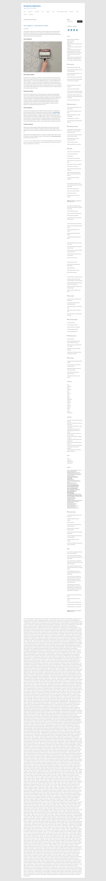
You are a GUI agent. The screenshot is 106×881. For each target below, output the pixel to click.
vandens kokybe (70, 499)
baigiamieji (29, 813)
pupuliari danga (32, 757)
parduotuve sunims (68, 861)
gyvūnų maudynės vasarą (45, 694)
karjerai (64, 812)
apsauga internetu (35, 793)
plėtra (29, 812)
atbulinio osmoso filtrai (43, 621)
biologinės (55, 781)
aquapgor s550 (54, 636)
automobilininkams (76, 793)
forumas (65, 831)
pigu (60, 804)
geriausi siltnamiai (76, 686)
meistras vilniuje (53, 677)
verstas (77, 772)
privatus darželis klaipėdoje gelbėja (47, 710)
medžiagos (70, 772)
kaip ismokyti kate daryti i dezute (46, 686)
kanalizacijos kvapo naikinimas (57, 722)
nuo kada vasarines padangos (72, 480)
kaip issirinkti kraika (27, 694)
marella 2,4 (35, 696)
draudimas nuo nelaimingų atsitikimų (75, 822)
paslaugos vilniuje (73, 713)
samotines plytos (72, 722)
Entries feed (69, 460)
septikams (25, 705)
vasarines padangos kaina (71, 504)
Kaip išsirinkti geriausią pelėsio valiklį (73, 67)
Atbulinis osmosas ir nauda (72, 257)
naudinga (72, 770)
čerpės (60, 726)
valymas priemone (43, 741)
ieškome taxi (72, 759)
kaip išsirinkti (48, 773)
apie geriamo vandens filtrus (57, 621)
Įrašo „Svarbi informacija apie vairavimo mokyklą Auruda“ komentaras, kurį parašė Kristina (74, 567)
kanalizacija (49, 853)
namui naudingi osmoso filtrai (77, 621)
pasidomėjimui (56, 831)
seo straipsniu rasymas (73, 489)
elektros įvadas (37, 819)
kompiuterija (44, 797)
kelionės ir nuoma (29, 850)
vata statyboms (57, 859)
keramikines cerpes (79, 722)
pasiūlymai (30, 806)
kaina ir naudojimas (46, 753)
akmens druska (43, 874)
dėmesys (43, 757)
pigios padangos (42, 670)
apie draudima (35, 790)
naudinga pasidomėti (77, 756)
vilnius (42, 760)
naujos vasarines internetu (54, 868)
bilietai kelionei (55, 791)
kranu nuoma (37, 725)
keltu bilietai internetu (52, 822)
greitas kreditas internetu (28, 667)
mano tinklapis (26, 827)
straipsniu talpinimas (74, 495)
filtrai (71, 473)
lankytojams (62, 831)
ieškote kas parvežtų (48, 729)
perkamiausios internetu (28, 695)
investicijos (30, 844)
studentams (52, 813)
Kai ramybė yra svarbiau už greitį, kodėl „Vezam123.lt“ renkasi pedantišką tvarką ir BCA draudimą (74, 96)
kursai (74, 788)
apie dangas (59, 773)
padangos (78, 480)
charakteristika (38, 773)
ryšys (34, 853)
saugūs (67, 852)
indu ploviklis (45, 707)
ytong (46, 723)
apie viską (55, 788)
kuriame (25, 736)
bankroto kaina (62, 747)
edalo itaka (58, 683)
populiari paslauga (64, 728)
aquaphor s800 (34, 636)
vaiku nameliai (29, 699)
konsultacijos (69, 797)
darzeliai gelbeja (76, 658)
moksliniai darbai (71, 824)
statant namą (68, 754)
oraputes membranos (39, 707)
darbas (60, 810)
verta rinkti (44, 850)
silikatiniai (42, 859)
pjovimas (69, 841)
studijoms (52, 812)
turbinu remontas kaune (74, 663)
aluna (24, 696)
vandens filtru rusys (27, 636)
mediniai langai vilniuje (70, 475)
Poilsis (68, 403)
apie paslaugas (55, 849)
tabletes (28, 739)
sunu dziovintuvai (67, 679)
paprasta (78, 782)
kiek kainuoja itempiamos (36, 663)
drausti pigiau (46, 852)
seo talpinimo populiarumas (37, 862)
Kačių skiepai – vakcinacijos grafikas (73, 151)
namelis (44, 698)
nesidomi (61, 852)
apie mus (29, 683)
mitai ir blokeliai (71, 858)
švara (69, 767)
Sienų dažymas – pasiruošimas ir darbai (36, 25)
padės (51, 782)
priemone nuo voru (65, 640)
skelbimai (64, 791)
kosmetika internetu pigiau (36, 708)
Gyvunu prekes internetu (73, 319)
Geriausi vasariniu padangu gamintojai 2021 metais (71, 674)
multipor (43, 723)
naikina (53, 853)
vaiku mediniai (68, 698)
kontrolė (34, 764)
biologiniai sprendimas (64, 751)
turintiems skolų (34, 745)
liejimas (77, 846)
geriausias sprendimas (44, 736)
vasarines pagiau (46, 868)
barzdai (80, 846)
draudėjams (41, 794)
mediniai (25, 699)
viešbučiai (62, 803)
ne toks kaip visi (76, 738)
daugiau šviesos (72, 773)
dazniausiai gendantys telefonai (70, 645)
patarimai (43, 714)
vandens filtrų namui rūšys (32, 626)
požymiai (34, 766)
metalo (54, 841)
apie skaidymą (39, 753)
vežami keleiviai (29, 729)
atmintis (25, 837)
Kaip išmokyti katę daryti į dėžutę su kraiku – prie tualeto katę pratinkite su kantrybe (74, 174)
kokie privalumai (79, 742)
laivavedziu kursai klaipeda (38, 841)
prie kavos (64, 830)
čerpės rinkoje (26, 756)
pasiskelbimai (45, 791)
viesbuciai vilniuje (72, 507)
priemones (50, 781)
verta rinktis (29, 736)
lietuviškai (70, 835)
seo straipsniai (79, 801)
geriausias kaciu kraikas (60, 645)
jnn (46, 803)
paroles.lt (38, 713)
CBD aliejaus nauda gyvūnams (72, 329)
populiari (67, 773)
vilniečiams (75, 840)
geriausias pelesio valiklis (62, 651)
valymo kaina (61, 778)
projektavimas (26, 816)
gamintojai (54, 772)
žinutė (25, 853)
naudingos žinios (63, 796)
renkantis (44, 775)
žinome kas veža (59, 730)
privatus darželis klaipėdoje (32, 711)
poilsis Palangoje (42, 787)
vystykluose (62, 822)
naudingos (52, 776)
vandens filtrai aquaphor (33, 633)
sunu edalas (78, 677)
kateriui (53, 840)
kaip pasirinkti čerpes (46, 735)
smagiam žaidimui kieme (28, 645)
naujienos (33, 683)
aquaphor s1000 (60, 636)
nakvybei (54, 800)
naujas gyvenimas (63, 745)
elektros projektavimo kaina (61, 818)
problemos (76, 844)
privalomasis (65, 764)
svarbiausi (59, 850)
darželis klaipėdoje (56, 710)
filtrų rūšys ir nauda (60, 620)
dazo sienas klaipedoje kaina (49, 140)
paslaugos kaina (38, 803)
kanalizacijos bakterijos (62, 691)
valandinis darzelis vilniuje (28, 679)
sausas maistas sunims (63, 680)
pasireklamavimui (27, 791)
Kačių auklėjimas (70, 156)
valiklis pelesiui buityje (73, 701)
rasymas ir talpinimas (65, 862)
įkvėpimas (54, 821)
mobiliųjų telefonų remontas (47, 646)
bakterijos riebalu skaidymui (71, 471)
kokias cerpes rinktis (34, 719)
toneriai (53, 704)
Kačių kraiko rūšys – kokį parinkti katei (74, 602)
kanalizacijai (63, 766)
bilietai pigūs (33, 785)
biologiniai (45, 855)
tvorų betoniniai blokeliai (28, 741)
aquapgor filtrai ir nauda (54, 634)
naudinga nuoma (77, 849)
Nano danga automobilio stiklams (73, 190)
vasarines (36, 863)
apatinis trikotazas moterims (56, 708)
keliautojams (41, 798)
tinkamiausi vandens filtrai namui (48, 624)
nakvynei (58, 803)
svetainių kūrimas (57, 725)
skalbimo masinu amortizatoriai (34, 661)
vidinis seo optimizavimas (42, 652)
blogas (54, 689)
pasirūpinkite (40, 772)
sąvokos (25, 766)
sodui (37, 692)
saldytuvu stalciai (79, 657)
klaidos (43, 770)
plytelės (59, 858)
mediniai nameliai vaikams (72, 702)
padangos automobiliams (50, 861)
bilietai (59, 784)
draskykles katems (62, 667)
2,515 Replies (26, 28)
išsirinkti (76, 770)
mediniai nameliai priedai (46, 704)
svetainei (58, 800)
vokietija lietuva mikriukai (28, 728)
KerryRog (68, 420)
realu (60, 827)
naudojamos (77, 778)
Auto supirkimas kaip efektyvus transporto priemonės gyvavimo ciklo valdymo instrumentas (74, 185)
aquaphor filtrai (70, 631)
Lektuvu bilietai (71, 64)
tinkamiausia (53, 757)
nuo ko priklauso (65, 730)
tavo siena (32, 832)
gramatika (48, 800)
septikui (50, 713)
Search (68, 19)
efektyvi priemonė (64, 750)
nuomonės (77, 791)
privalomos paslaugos (49, 764)
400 (33, 843)
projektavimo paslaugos (47, 816)
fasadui (52, 859)
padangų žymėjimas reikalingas (64, 648)
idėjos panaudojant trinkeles (28, 720)
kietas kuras (43, 725)
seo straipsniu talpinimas (71, 491)
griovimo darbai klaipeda (64, 699)
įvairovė (40, 840)
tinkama (44, 772)
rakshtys (32, 840)
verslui (37, 822)
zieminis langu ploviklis (77, 670)
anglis (57, 719)
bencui (58, 822)
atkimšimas (25, 751)
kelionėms (62, 787)
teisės (76, 788)
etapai (40, 837)
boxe (30, 827)
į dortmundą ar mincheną (45, 730)
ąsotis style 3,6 (52, 696)
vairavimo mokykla (70, 496)
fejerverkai (71, 689)
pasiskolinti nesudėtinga (51, 665)
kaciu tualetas (80, 679)
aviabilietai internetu (62, 801)
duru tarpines (43, 661)
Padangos (69, 400)
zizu (79, 798)
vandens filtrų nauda (27, 621)
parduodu (39, 846)
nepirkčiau (40, 775)
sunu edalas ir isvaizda (65, 683)
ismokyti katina (66, 695)
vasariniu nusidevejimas (39, 869)
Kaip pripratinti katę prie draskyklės (73, 158)
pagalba (53, 745)
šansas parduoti (26, 794)
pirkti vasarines (38, 866)
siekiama (62, 835)
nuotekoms (62, 767)
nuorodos (37, 683)
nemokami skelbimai (35, 834)
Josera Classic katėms (71, 322)
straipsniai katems (34, 664)
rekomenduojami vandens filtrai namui (30, 627)
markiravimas (49, 841)
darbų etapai (75, 813)
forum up (49, 828)
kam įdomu (70, 790)
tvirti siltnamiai (39, 688)
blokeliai (56, 723)
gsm (51, 800)
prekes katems (78, 685)
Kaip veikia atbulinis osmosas (72, 142)
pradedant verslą (79, 821)
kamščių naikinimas (37, 751)
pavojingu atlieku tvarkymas (53, 707)
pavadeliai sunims (72, 685)
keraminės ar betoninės (56, 754)
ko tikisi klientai (61, 719)
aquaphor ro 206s (29, 640)
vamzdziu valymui (40, 717)
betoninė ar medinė (27, 742)
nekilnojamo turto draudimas (37, 824)
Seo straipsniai (72, 488)
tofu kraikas (56, 680)
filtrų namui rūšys (48, 627)
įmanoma (66, 835)
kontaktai (25, 683)
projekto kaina (54, 816)
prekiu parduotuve (51, 685)
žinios (52, 831)
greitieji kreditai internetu (37, 667)
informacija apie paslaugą (54, 720)
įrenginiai (53, 769)
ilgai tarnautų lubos (70, 874)
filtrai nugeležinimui (68, 618)
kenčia (25, 838)
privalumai (26, 773)
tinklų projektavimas (73, 818)
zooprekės (47, 695)
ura (47, 831)
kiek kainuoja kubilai (68, 646)
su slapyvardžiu (62, 794)
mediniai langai (78, 474)
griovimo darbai (65, 722)
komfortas (35, 772)
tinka (79, 852)
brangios (74, 782)
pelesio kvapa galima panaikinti (55, 640)
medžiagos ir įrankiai (46, 847)
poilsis (29, 801)
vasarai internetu (67, 869)
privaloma (61, 812)
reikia (73, 778)
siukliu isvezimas (72, 699)
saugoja (25, 782)
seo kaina (71, 482)
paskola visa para (56, 872)
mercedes (50, 791)
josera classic (55, 651)
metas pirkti (74, 769)
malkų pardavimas (49, 719)
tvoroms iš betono (55, 739)
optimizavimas (29, 821)
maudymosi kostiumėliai (37, 728)
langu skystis (77, 726)
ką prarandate (33, 732)
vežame (25, 729)
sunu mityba (72, 683)
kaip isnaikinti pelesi (39, 872)
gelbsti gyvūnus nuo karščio (35, 694)
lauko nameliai (53, 698)
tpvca (72, 763)
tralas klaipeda (56, 699)
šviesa (78, 769)
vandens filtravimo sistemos (71, 498)
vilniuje (78, 507)
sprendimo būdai (35, 855)
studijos (25, 813)
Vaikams (25, 14)
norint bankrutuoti (40, 748)
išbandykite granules (60, 741)
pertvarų (60, 834)
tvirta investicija (46, 742)
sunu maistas (73, 677)
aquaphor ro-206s (27, 639)
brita (62, 695)
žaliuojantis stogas (63, 859)
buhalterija (47, 785)
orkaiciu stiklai (49, 658)
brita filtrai (68, 473)
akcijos (58, 762)
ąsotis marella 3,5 (41, 696)
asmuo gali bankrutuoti (41, 745)
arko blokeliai (76, 739)
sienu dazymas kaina (36, 142)
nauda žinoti (48, 757)
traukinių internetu (27, 785)
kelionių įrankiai (43, 796)
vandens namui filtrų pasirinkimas (54, 626)
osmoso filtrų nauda (34, 621)
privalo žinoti (48, 754)
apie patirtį (79, 790)
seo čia (53, 796)
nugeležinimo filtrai (46, 640)
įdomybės (71, 828)
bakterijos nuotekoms (77, 470)
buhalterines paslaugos (65, 713)
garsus (42, 830)
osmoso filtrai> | (76, 618)
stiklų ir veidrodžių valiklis (46, 739)
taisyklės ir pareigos (40, 729)
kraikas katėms (69, 694)
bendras (60, 832)
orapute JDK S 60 (31, 707)
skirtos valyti (71, 781)
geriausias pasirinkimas (52, 736)
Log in (68, 458)
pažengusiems (43, 812)
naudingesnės (50, 779)
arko (53, 723)
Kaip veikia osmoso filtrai (71, 193)
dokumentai (55, 714)
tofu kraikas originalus (45, 676)
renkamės (78, 767)
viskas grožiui (63, 797)
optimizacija (70, 819)
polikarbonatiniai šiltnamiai (31, 688)
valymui (54, 778)
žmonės (62, 782)
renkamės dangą (38, 757)
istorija (77, 807)
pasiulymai (51, 788)
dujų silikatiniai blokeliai (69, 719)
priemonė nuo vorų (64, 642)
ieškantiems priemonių (45, 713)
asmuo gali (33, 747)
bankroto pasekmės (27, 745)
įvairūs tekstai (59, 790)
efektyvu (29, 779)
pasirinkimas (33, 742)
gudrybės (59, 809)
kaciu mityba (29, 677)
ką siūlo (46, 759)
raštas (51, 837)
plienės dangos (30, 825)
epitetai (72, 732)
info (68, 680)
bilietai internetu (74, 784)
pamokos (29, 822)
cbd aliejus (48, 661)
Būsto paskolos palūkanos (72, 272)
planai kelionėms (70, 796)
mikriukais (56, 733)
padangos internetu (79, 668)
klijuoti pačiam (66, 856)
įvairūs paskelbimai (61, 788)
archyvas (71, 832)
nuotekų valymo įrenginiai (75, 779)
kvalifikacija (63, 840)
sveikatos (25, 763)
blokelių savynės (70, 859)
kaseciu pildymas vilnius (59, 704)
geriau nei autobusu (73, 729)
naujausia (25, 828)
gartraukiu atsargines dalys (76, 664)
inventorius (40, 844)
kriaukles (58, 652)
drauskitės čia (48, 796)
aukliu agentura (64, 711)
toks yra (29, 759)
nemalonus (32, 769)
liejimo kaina (57, 847)
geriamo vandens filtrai (42, 633)
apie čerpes (39, 714)
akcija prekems (42, 695)
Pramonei (71, 11)
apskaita (51, 785)
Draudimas (37, 11)
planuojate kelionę (37, 733)
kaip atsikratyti (40, 769)
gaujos (45, 841)
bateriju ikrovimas (74, 705)
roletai (44, 804)
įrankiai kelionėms (57, 797)
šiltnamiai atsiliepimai (57, 688)
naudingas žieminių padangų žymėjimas (37, 649)
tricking (76, 798)
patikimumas (26, 707)
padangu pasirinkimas (39, 673)
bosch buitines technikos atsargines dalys (31, 665)
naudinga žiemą (63, 769)
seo (68, 482)
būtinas (42, 852)
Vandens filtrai (69, 412)
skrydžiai (25, 849)
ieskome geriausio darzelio (35, 660)
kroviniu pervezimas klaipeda (48, 699)
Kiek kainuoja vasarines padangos (55, 674)
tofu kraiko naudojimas (58, 682)
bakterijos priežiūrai (27, 719)
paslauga (33, 770)
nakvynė (68, 806)
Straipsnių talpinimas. (32, 6)
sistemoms (64, 779)
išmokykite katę (35, 677)
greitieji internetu (26, 875)
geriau (32, 733)
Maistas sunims (71, 295)
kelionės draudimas (74, 762)
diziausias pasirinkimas (46, 866)
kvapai (29, 776)
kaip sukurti (37, 736)
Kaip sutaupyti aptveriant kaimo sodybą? (74, 77)
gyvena (66, 840)
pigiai (42, 846)
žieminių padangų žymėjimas (55, 618)
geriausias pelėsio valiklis (32, 643)
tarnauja (79, 776)
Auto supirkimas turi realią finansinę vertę (74, 276)
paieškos (58, 843)
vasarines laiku (41, 863)
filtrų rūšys (63, 618)
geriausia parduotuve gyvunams (41, 685)
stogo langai (39, 762)
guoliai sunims (54, 679)
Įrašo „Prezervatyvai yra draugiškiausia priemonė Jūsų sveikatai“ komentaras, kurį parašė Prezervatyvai (74, 562)
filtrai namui (34, 629)
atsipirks (80, 835)
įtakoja (33, 736)
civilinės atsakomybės (37, 763)
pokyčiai (46, 838)
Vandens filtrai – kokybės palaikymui (73, 58)
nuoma (43, 785)
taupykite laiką (54, 748)
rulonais (55, 741)
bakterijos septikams (75, 717)
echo (50, 840)
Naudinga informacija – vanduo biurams (74, 52)
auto (59, 787)
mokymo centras (55, 838)
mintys (29, 837)
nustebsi (77, 835)
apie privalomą (56, 764)
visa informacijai (36, 796)
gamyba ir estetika (30, 754)
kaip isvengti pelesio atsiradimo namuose (54, 643)
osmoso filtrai (30, 620)
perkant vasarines (61, 869)
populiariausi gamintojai (55, 871)
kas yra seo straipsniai (71, 651)
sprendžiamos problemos (66, 853)
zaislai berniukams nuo (57, 664)
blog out (44, 831)
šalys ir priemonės (43, 793)
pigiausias (37, 759)
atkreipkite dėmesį (59, 735)
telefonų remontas (30, 642)
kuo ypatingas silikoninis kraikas (58, 686)
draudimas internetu (50, 763)
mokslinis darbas (70, 810)
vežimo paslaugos (32, 847)
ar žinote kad (35, 858)
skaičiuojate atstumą (70, 733)
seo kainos (74, 482)
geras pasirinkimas (42, 754)
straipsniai (58, 689)
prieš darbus (64, 775)
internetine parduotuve (30, 618)
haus (49, 723)
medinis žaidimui (30, 698)
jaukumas (55, 775)
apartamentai (74, 803)
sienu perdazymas (53, 142)
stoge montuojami (40, 766)
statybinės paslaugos (75, 723)
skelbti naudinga (49, 745)
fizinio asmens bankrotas (59, 744)
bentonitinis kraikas (49, 680)
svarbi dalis (26, 770)
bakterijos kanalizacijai (70, 470)
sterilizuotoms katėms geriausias (58, 646)
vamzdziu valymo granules (63, 716)
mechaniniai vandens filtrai (71, 474)
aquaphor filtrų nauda (39, 634)
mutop (36, 832)
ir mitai (51, 753)
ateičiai (55, 824)
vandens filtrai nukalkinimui (74, 620)
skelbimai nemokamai (77, 493)
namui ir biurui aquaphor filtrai (69, 636)
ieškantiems (75, 850)
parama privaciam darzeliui (67, 658)
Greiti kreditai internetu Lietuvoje (73, 270)
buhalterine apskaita (36, 657)
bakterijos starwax (30, 726)
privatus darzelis (44, 660)
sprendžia (25, 779)
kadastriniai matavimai (35, 784)
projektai (52, 815)
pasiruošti (47, 782)
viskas (46, 827)
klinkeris (34, 702)
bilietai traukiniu (63, 784)
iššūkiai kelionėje (77, 728)
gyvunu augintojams (37, 682)
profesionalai (42, 838)
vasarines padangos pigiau (71, 505)
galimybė (45, 766)
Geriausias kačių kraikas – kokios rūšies (74, 604)
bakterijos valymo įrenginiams (73, 472)
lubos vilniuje (63, 663)
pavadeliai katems (65, 685)
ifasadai (51, 846)
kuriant (44, 844)
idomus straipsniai (36, 741)
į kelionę (44, 794)
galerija (63, 832)
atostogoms (40, 782)
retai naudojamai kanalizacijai (66, 717)
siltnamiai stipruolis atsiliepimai (67, 654)
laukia (46, 824)
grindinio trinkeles (38, 723)
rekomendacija (79, 781)
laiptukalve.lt (72, 760)
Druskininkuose (72, 809)
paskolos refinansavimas (53, 667)
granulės (69, 838)
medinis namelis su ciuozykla (33, 668)
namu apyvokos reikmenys (64, 652)
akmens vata (61, 723)
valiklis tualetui (38, 739)
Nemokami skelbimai (72, 511)
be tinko (62, 844)
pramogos (69, 807)
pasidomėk (57, 830)
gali (31, 837)
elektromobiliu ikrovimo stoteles (66, 676)
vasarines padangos (70, 502)
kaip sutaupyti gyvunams (74, 680)
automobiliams (29, 790)
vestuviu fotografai (57, 705)
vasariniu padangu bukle (28, 868)
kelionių (67, 763)
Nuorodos (31, 14)
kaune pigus (42, 759)
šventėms (71, 849)
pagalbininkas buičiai (27, 738)
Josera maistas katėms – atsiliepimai (73, 327)
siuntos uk (54, 803)
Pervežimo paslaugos (72, 335)
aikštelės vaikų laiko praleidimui (38, 645)
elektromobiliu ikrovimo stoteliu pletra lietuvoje (41, 648)
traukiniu (55, 784)
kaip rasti (63, 849)
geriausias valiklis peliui (68, 649)
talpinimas (54, 762)
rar (43, 801)
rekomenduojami (65, 858)
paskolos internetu (59, 665)
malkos (54, 719)
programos (60, 714)
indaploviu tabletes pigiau (49, 738)
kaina (72, 756)
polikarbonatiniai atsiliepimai (48, 688)
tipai (56, 769)
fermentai (75, 776)
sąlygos (55, 850)
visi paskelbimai (59, 798)
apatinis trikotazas (77, 707)
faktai (53, 744)
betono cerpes (26, 723)
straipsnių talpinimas (77, 847)
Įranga (68, 395)
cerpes (80, 739)
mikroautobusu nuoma (72, 477)
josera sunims (41, 679)
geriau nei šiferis (29, 750)
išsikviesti (62, 759)
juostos (25, 800)
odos (73, 841)
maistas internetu (38, 689)
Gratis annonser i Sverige (62, 11)
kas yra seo (36, 642)
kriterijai (25, 733)
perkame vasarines (38, 871)
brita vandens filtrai (42, 692)
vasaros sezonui (54, 869)
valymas (59, 779)
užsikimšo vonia (78, 750)
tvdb (51, 803)
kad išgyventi (79, 794)
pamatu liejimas (43, 722)
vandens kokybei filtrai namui (43, 626)
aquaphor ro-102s (48, 636)
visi (42, 843)
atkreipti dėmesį (31, 730)
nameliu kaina (74, 698)
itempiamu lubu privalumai (55, 661)
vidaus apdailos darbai (30, 143)
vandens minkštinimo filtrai (64, 629)
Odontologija (69, 399)
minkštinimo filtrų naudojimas (43, 620)
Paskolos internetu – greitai (72, 262)
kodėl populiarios (37, 730)
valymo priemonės (62, 739)
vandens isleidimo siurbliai (58, 660)
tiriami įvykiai (42, 764)
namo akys (50, 766)
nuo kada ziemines (58, 654)
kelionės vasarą (67, 729)
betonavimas (66, 846)
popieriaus (63, 841)
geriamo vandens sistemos (28, 631)
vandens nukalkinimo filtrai (71, 630)
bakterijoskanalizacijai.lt (66, 708)
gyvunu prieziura (31, 682)
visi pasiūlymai (68, 794)
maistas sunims (69, 692)
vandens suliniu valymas (54, 716)
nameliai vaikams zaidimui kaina (35, 704)
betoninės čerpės (35, 744)
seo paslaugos (73, 485)
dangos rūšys (53, 735)
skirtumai (64, 726)
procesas (79, 730)
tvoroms (37, 742)
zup (53, 797)
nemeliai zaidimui (36, 699)
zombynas (40, 801)
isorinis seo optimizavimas (32, 652)
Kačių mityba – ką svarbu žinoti (72, 166)
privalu (39, 812)
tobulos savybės (68, 756)
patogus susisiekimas (62, 733)
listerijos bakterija (43, 655)
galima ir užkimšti (71, 750)
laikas (66, 850)
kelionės (29, 763)
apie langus (26, 788)
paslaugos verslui (53, 790)
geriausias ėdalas (45, 689)
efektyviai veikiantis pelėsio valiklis (32, 651)
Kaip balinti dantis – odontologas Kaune (74, 57)
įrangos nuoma (37, 722)
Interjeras (69, 393)
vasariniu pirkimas (62, 863)
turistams (29, 804)
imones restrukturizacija (45, 705)
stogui (63, 772)
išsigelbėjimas (72, 745)
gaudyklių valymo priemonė (61, 757)
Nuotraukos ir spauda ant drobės (73, 88)
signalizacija (32, 800)
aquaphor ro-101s (41, 636)
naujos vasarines (69, 863)
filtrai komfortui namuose (74, 623)
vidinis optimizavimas (42, 665)
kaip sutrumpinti (70, 728)
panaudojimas (50, 834)
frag (45, 801)
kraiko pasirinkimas (57, 695)
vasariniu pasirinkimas (69, 865)
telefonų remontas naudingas (50, 645)
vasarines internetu (30, 863)
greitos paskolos (77, 874)
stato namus (49, 722)
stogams (25, 825)
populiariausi (70, 850)
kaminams (79, 834)
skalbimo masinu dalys (39, 674)
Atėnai (28, 800)
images (67, 832)
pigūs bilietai (36, 787)
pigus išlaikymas (78, 748)
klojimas (52, 773)
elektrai (49, 815)
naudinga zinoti (44, 865)
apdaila (45, 846)
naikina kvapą (56, 751)
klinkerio (43, 773)
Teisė (43, 11)
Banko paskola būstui (71, 267)
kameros (37, 764)
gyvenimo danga (32, 756)
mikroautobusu (49, 762)
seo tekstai (70, 494)
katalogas (47, 788)
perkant (51, 858)
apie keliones (74, 790)
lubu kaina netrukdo (64, 661)
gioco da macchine (70, 449)
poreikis (49, 824)
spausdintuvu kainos (36, 705)
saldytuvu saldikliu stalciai (53, 657)
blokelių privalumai (73, 742)
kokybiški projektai (63, 815)
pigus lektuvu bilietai (34, 807)
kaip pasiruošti (52, 730)
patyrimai (25, 796)
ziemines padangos (48, 671)
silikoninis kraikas (43, 680)
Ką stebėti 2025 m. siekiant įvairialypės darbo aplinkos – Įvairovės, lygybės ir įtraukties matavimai (74, 131)
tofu (70, 695)
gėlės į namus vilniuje (78, 760)
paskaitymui (40, 831)
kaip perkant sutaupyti (78, 683)
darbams (52, 847)
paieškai (65, 793)
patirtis (25, 744)
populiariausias (29, 766)
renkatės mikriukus (78, 733)
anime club (38, 830)
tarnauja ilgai (79, 741)
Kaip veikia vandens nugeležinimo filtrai (74, 213)
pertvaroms (59, 825)
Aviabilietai (30, 11)
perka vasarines (62, 865)
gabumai (56, 812)
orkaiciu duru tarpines (42, 658)
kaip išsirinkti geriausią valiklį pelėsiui (68, 643)
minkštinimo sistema (52, 620)
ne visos (41, 779)
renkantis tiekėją (44, 733)
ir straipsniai (65, 790)
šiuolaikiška (58, 821)
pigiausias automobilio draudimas (54, 728)
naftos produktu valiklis (30, 874)
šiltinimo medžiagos (77, 719)
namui (47, 772)
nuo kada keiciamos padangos (71, 671)
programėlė (33, 760)
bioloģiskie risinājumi (67, 655)
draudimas (57, 760)
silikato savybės (47, 859)
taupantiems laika (55, 863)
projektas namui (39, 816)
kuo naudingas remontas (49, 649)
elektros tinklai (63, 816)
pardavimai (25, 772)
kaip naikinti (47, 702)
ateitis (46, 828)
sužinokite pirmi (30, 796)
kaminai (29, 835)
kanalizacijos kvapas (53, 691)
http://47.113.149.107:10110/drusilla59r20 (74, 445)
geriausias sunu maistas (77, 692)
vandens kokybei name (73, 626)
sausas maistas (32, 686)
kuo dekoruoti (71, 844)
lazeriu (30, 843)
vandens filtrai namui (41, 627)
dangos (50, 750)
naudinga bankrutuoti (47, 748)
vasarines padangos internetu (72, 503)
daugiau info (30, 852)
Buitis (68, 387)
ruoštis (37, 837)
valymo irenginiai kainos (71, 711)
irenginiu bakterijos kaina (54, 701)
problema (37, 853)
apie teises (80, 787)
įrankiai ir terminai (61, 732)
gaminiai (80, 772)
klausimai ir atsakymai (77, 764)
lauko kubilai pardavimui (73, 640)
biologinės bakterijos (46, 691)
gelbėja (40, 850)
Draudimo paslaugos (72, 104)
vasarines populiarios (37, 865)
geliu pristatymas (70, 707)
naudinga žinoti (60, 742)
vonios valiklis (33, 739)
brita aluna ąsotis (29, 696)
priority (50, 797)
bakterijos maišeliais (56, 717)
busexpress (36, 828)
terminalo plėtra (55, 810)
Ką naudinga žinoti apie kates (72, 153)
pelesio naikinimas (53, 702)
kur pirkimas (55, 844)
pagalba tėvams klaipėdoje (35, 710)
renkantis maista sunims (62, 874)
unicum (33, 827)
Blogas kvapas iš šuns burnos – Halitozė (74, 164)
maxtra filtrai (78, 695)
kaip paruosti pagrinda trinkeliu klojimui (66, 720)
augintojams (50, 689)
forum (53, 827)
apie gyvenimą (39, 791)
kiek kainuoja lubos (45, 663)
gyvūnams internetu (76, 694)
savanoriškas (70, 782)
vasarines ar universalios (57, 862)
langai (60, 770)
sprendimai (25, 859)
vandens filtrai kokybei (38, 624)
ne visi (70, 778)
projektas (58, 816)
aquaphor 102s (73, 639)
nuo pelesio (53, 711)
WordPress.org (70, 462)
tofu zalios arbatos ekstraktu (36, 676)
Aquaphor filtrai (70, 42)
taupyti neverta (26, 757)
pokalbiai (52, 794)
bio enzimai (76, 725)
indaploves (73, 726)
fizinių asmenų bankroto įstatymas (70, 744)
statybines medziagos (67, 723)
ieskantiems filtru (77, 689)
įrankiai (39, 821)
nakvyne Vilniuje (70, 479)
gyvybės (63, 763)
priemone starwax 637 (45, 701)
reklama (63, 827)
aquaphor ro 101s (67, 639)
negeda (75, 830)
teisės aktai (57, 763)
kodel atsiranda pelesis (35, 655)
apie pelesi (62, 871)
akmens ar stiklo (73, 856)
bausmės (30, 764)
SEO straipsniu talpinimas (73, 126)
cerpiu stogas (79, 713)
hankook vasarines (51, 865)
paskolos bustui (75, 676)
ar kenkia (36, 769)
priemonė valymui (50, 741)
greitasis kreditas (73, 665)
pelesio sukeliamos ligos (48, 872)
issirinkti (51, 695)
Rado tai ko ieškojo (70, 522)
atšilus (64, 852)
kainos (47, 760)
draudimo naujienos (27, 784)
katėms (46, 682)
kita (43, 827)
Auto (25, 11)
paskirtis (41, 742)
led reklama (64, 688)
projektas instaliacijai (51, 818)
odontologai (73, 695)
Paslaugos (34, 140)
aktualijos (27, 831)
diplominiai (40, 813)
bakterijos (38, 767)
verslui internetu (29, 793)
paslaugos (71, 730)
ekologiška (70, 800)
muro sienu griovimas (65, 705)
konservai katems (36, 680)
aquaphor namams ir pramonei (76, 633)
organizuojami (57, 840)
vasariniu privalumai (77, 866)
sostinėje (71, 804)
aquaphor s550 (45, 639)
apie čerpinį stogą (33, 714)
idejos (64, 837)
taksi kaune (33, 759)
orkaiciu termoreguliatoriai (57, 658)
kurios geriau (62, 754)
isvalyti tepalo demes (52, 668)
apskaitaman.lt (70, 714)
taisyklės (48, 794)
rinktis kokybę (64, 753)
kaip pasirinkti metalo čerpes (28, 735)
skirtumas (35, 809)
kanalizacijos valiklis (73, 801)
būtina (61, 837)
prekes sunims (26, 686)
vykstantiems (71, 764)
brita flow (57, 696)
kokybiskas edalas (58, 685)
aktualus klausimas (45, 751)
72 (27, 832)
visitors (48, 801)
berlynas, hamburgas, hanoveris (57, 729)
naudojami (50, 844)
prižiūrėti (28, 778)
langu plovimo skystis (27, 671)
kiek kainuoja (65, 714)
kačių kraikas (64, 694)
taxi (44, 760)
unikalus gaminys (42, 750)
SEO (68, 548)
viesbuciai (77, 505)
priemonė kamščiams (35, 738)
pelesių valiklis (59, 702)
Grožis (68, 392)
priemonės (67, 741)
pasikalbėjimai (32, 830)
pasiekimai (70, 840)
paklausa (72, 806)
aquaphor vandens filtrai (63, 631)
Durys (68, 390)
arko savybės (37, 859)
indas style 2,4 (46, 696)
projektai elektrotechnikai (77, 815)
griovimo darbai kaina (62, 707)
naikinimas (25, 776)
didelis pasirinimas (61, 756)
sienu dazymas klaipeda (45, 142)
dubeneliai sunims (60, 679)
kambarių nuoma (49, 804)
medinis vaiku (36, 698)
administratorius (66, 748)
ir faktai (54, 753)
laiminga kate (40, 664)
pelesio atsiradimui (68, 871)
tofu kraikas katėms (71, 696)
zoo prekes (65, 696)
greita (74, 855)
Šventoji (63, 804)
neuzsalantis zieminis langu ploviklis (66, 670)
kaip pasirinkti (51, 751)
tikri (35, 838)
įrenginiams (47, 776)
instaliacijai (57, 815)
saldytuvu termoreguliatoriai (70, 657)
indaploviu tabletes (70, 725)
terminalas (64, 810)
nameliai (64, 698)
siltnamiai (67, 663)
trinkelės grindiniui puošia (38, 720)
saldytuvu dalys (46, 674)
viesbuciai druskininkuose (71, 506)
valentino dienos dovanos (46, 708)
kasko (32, 763)
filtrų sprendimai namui (71, 624)
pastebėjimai (75, 827)
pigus (76, 759)
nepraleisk (53, 830)
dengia (66, 772)
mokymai (50, 838)
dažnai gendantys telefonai (77, 646)
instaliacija (76, 816)
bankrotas (78, 744)
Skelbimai (48, 11)
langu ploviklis (34, 671)
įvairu (24, 830)
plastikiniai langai (70, 481)
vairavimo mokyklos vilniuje (77, 496)
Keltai (53, 11)
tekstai (43, 788)
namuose (31, 858)
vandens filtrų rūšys (55, 627)
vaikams (74, 652)
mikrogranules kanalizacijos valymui (75, 716)
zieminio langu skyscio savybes (51, 655)
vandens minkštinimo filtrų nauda (36, 630)
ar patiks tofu (65, 682)
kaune (71, 757)
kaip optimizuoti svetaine (51, 652)
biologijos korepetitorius (32, 713)
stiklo (67, 841)
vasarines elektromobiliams (37, 868)
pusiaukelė (68, 812)
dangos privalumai (42, 744)
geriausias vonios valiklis (28, 648)
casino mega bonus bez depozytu (73, 429)
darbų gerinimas (72, 846)
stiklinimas (39, 785)
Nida (74, 835)
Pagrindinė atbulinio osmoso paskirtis (74, 144)
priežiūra (80, 770)
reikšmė (35, 812)
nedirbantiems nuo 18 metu (64, 872)
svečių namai (63, 809)
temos (37, 813)
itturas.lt (41, 784)
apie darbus (61, 846)
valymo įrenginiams (76, 704)
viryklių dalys (32, 674)
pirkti (45, 770)
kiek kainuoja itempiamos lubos (73, 661)
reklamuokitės (73, 794)
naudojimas (43, 776)
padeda (71, 766)
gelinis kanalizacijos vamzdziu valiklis (30, 717)
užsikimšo (59, 750)
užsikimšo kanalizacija (71, 753)
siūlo (52, 850)
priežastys (60, 855)
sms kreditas (72, 872)
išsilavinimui (71, 813)
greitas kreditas (79, 665)
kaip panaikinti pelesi (40, 702)
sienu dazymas (57, 112)
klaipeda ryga (66, 760)
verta (37, 770)
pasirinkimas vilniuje (27, 660)
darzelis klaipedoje (74, 708)
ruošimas (67, 837)
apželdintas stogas (31, 859)
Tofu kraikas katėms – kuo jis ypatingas (74, 606)
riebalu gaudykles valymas (31, 753)
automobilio (61, 760)
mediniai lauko (59, 698)
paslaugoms (46, 798)
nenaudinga (46, 843)
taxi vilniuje (68, 726)
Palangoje (70, 803)
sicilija (25, 874)
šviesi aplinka (68, 770)
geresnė (45, 807)
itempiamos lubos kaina (28, 663)
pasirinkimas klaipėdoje (65, 710)
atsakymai (76, 858)
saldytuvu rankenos (44, 657)
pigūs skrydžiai (79, 825)
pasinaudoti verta (74, 747)
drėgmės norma (57, 856)
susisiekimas (80, 759)
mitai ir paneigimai (27, 732)
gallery (75, 832)
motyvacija (75, 843)
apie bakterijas (57, 766)
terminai (81, 769)
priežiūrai (73, 853)
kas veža (34, 729)
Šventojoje (25, 804)
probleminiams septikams (48, 717)
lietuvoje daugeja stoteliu (54, 648)
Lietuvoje (25, 822)
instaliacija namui (70, 815)
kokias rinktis (42, 738)
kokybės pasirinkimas (67, 735)
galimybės (42, 821)
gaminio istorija (67, 736)
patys (43, 837)
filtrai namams (30, 624)
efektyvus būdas (67, 732)
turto (69, 762)
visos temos (57, 794)
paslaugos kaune (51, 759)
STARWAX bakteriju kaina (64, 701)
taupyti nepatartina (48, 756)
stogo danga (29, 701)
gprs (49, 803)
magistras (56, 813)
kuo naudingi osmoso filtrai (45, 623)
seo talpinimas (30, 787)
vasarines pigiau (75, 863)
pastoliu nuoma (26, 725)
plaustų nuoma (64, 838)
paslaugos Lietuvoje (49, 714)
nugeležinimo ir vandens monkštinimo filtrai (58, 630)
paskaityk (71, 830)
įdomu (43, 840)
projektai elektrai (32, 818)
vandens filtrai (71, 497)
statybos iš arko (46, 720)
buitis (71, 652)
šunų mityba (53, 694)
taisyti (33, 838)
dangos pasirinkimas (60, 736)
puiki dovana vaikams (78, 643)
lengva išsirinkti (36, 750)
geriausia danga (55, 726)
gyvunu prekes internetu (52, 683)
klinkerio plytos (30, 702)
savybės (35, 846)
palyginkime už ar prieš (75, 736)
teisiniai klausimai (52, 798)
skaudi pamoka (60, 748)
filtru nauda (28, 691)
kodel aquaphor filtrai (33, 637)
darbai (60, 813)
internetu (61, 764)
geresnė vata (26, 858)
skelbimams (70, 788)
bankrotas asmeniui (39, 747)
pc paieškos (26, 847)
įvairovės (67, 828)
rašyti (30, 838)
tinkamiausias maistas (30, 689)
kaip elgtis (57, 745)
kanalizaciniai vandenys (45, 716)
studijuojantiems (46, 813)
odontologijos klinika (60, 677)
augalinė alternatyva (71, 682)
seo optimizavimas (72, 484)
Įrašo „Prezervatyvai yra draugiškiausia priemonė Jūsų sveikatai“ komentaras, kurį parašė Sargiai (74, 557)
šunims (43, 682)
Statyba (77, 11)
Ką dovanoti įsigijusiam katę (72, 331)
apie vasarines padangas (46, 871)
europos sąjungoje (27, 747)
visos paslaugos (65, 798)
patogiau (28, 733)
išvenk (45, 837)
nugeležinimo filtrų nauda (74, 629)
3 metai (68, 745)
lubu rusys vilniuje (57, 663)
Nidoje (44, 806)
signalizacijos (43, 800)
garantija (69, 821)
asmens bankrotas (79, 745)
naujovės (80, 828)
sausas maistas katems (28, 680)
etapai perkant (59, 753)
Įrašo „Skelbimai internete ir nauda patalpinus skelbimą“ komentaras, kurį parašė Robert (74, 573)
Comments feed (70, 461)
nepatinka (45, 853)
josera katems (35, 679)
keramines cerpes (42, 719)
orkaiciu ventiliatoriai (34, 658)
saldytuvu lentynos (61, 657)
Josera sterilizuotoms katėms (72, 324)
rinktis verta (54, 750)
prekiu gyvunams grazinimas (55, 676)
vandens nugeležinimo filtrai (73, 501)
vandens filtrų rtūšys (64, 626)
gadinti (57, 778)
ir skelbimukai (57, 796)
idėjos (34, 844)
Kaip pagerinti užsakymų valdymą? (73, 99)
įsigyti (55, 773)
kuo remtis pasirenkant (38, 735)
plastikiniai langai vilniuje (77, 481)
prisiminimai (78, 812)
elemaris (61, 696)
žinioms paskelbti (56, 793)
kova (39, 776)
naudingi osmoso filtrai (36, 623)
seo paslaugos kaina (72, 487)
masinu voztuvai (50, 660)
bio (59, 767)
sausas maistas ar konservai (43, 668)
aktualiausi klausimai (44, 732)
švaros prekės (51, 760)
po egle (27, 775)
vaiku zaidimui (60, 655)
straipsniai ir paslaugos (34, 794)
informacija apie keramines (75, 754)
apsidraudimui (67, 787)
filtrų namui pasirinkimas (65, 623)
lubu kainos (51, 663)
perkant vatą (55, 858)
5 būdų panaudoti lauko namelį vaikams (74, 223)
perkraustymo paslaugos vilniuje (44, 677)
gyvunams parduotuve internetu (29, 685)
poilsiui (33, 804)
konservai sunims (74, 679)
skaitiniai (67, 830)
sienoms (47, 825)
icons (32, 828)
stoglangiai (34, 762)
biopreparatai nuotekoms (36, 701)
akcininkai (25, 801)
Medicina (68, 397)
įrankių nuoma (32, 725)
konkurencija (67, 759)
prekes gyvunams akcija (68, 686)
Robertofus (69, 423)
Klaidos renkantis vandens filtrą (73, 188)
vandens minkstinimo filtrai (74, 500)
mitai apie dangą (26, 714)
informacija (38, 732)
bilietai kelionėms (65, 785)
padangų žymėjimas (38, 618)
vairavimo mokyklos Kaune (43, 810)
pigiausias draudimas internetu (29, 803)
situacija (67, 766)
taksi (25, 760)
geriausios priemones (37, 716)
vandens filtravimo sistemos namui (61, 624)
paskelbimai (76, 787)
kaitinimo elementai (27, 658)
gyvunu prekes (45, 664)
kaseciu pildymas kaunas (68, 704)
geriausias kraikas (36, 695)
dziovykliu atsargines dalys (66, 664)
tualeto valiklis (30, 705)
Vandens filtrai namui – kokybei (73, 118)
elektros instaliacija (70, 816)
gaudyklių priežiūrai (73, 741)
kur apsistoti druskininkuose (77, 473)
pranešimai (36, 831)
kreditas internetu (45, 667)
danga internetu (46, 858)
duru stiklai (66, 660)
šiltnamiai (54, 692)
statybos (32, 722)
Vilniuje (66, 803)
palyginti (62, 850)
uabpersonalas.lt (45, 728)
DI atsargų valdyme (70, 338)
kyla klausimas (30, 751)
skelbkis (48, 793)
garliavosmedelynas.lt (69, 739)
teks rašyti (73, 812)
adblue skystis (30, 657)
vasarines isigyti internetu (71, 868)
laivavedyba (26, 841)
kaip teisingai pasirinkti (53, 732)
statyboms (51, 825)
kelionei (44, 782)
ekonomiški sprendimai (75, 735)
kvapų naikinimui (70, 776)
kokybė (49, 769)
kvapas (25, 769)
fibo (51, 723)
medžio (76, 841)
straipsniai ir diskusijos (46, 790)
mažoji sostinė (57, 759)
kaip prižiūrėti (63, 725)
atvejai (30, 770)
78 (25, 832)
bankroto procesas (33, 748)
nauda (66, 767)
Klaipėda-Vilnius (36, 850)
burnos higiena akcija (27, 762)
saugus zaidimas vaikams (40, 654)
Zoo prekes (70, 148)
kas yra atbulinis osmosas (67, 621)
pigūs (78, 784)
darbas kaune (74, 757)
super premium (67, 677)
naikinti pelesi (65, 702)
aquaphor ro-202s (65, 637)
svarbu (46, 778)
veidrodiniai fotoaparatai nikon (52, 874)
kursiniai (66, 813)
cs (41, 827)
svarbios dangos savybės (32, 861)
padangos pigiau (55, 671)
